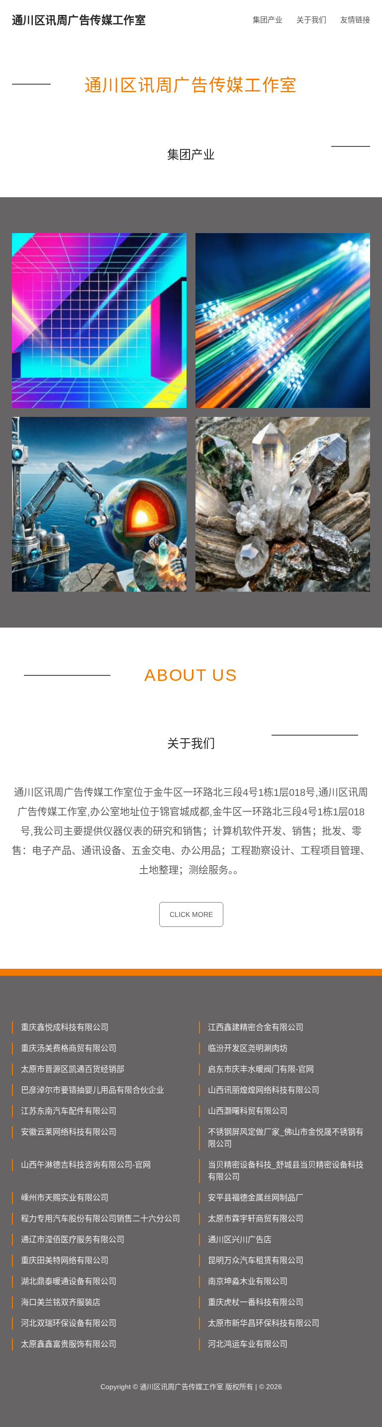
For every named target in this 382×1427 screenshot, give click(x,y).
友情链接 (355, 19)
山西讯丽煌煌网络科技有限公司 (263, 1090)
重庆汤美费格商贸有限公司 (68, 1048)
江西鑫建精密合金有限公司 (255, 1027)
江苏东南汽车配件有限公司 (68, 1111)
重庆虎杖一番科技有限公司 (255, 1302)
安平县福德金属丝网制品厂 (255, 1197)
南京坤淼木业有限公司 (247, 1281)
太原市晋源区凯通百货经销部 (72, 1069)
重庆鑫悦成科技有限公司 (64, 1027)
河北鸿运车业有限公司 (247, 1344)
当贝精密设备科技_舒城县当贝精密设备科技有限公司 (286, 1171)
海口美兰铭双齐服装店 (60, 1302)
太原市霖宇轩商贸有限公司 (255, 1218)
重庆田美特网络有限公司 (64, 1260)
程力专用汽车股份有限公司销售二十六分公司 (100, 1218)
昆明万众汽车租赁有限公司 (255, 1260)
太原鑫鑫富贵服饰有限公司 (68, 1344)
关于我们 (311, 19)
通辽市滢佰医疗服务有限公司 (72, 1239)
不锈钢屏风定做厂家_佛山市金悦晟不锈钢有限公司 (286, 1138)
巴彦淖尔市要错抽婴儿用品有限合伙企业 (92, 1090)
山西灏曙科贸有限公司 (247, 1111)
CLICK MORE (191, 914)
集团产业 (268, 19)
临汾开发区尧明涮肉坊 (247, 1048)
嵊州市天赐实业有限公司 (64, 1197)
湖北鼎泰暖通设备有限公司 (68, 1281)
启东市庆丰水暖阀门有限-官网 (261, 1069)
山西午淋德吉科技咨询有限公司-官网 (86, 1165)
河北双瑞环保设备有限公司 (68, 1323)
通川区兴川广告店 (240, 1239)
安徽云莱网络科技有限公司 (68, 1132)
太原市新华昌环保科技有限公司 (263, 1323)
